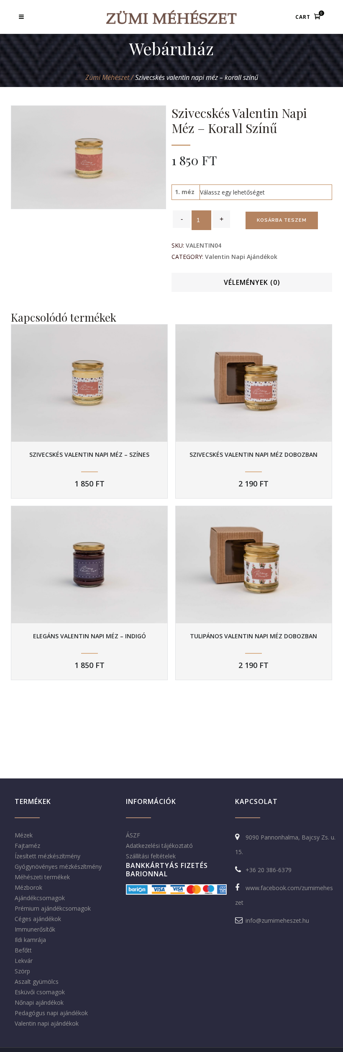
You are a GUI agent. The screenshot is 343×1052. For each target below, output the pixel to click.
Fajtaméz (27, 846)
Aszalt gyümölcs (37, 981)
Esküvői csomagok (40, 992)
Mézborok (28, 887)
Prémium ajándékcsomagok (53, 908)
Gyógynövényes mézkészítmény (58, 866)
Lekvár (24, 961)
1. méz (185, 192)
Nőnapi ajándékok (39, 1002)
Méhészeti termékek (42, 877)
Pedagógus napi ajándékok (51, 1013)
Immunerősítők (35, 929)
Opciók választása (89, 383)
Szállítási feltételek (151, 856)
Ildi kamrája (30, 940)
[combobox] (232, 192)
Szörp (22, 971)
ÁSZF (133, 835)
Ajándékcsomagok (40, 898)
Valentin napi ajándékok (241, 257)
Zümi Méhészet (107, 77)
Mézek (24, 835)
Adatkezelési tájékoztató (159, 846)
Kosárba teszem (282, 220)
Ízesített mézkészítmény (47, 856)
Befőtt (23, 950)
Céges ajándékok (38, 919)
